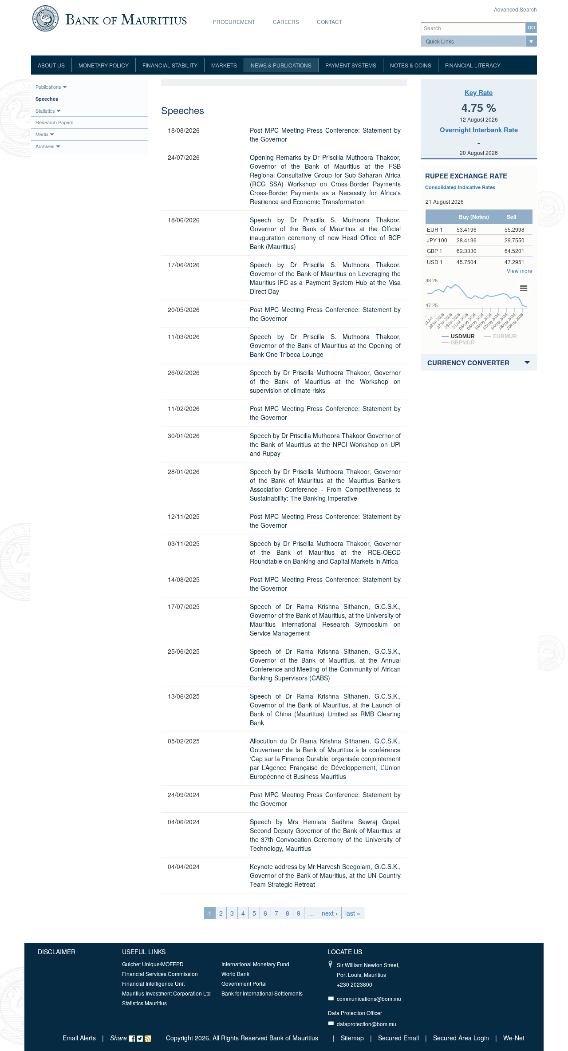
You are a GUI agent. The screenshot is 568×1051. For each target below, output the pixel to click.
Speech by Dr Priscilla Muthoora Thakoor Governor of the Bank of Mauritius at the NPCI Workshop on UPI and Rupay (325, 444)
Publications (48, 86)
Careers (286, 21)
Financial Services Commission (160, 973)
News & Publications (281, 65)
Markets (224, 65)
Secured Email (398, 1037)
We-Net (514, 1037)
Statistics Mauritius (144, 1003)
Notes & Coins (410, 65)
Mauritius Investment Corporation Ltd (166, 993)
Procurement (234, 21)
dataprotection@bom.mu (366, 1023)
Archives (45, 146)
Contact (329, 21)
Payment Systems (350, 65)
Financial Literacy (473, 65)
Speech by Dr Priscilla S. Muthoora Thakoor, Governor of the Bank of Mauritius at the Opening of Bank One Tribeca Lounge (325, 345)
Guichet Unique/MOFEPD (153, 964)
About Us (51, 65)
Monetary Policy (104, 65)
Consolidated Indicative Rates (460, 187)
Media (42, 134)
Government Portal (244, 983)
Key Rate (479, 92)
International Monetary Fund (255, 964)
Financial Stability (169, 65)
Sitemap (353, 1037)
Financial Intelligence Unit (153, 983)
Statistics (45, 110)
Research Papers (55, 122)
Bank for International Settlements (262, 993)
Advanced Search (515, 9)
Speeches (47, 98)
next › (330, 913)
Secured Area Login (461, 1037)
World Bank (235, 973)
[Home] (109, 17)
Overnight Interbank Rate (479, 129)
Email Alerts (79, 1037)
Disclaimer (56, 951)
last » (352, 913)
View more (519, 270)
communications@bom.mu (369, 998)
